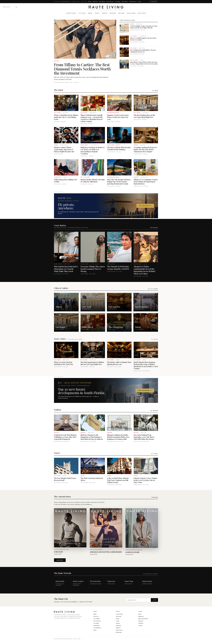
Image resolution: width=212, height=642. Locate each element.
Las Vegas (117, 1)
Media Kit (140, 621)
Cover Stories (71, 13)
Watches (121, 13)
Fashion (104, 13)
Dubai (139, 1)
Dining (90, 13)
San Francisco (110, 1)
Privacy (75, 638)
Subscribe (154, 1)
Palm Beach (125, 1)
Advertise (140, 623)
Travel (97, 13)
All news (155, 90)
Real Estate (142, 13)
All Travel (154, 453)
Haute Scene (131, 13)
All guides (154, 339)
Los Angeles (102, 1)
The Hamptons (133, 1)
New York (95, 1)
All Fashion (154, 410)
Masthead (140, 616)
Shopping (113, 13)
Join (154, 600)
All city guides (153, 288)
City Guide (81, 13)
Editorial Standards (143, 618)
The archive (154, 227)
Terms (79, 638)
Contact (140, 625)
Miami (89, 1)
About (139, 614)
